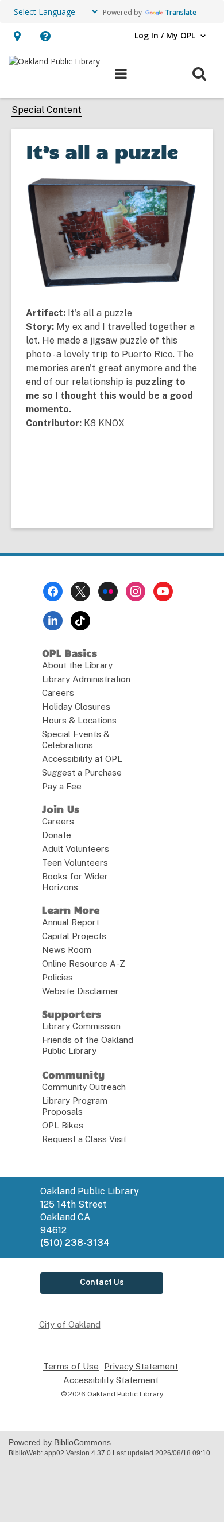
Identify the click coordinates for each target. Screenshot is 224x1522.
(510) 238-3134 (75, 1242)
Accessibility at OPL (82, 759)
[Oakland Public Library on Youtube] (163, 591)
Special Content (46, 109)
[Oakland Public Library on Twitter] (80, 591)
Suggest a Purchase (82, 772)
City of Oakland (70, 1324)
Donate (56, 835)
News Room (66, 950)
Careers (58, 693)
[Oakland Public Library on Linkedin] (53, 620)
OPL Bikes (62, 1125)
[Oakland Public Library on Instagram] (135, 591)
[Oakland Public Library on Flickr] (108, 591)
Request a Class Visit (84, 1139)
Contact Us (102, 1282)
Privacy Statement (141, 1366)
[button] (17, 36)
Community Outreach (84, 1087)
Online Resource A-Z (83, 963)
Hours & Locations (79, 720)
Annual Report (70, 922)
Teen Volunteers (75, 862)
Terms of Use (71, 1366)
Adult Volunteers (75, 849)
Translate (180, 12)
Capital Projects (74, 936)
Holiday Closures (76, 706)
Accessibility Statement (111, 1380)
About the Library (77, 665)
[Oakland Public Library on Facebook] (53, 591)
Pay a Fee (62, 786)
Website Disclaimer (80, 991)
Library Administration (86, 679)
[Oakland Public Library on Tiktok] (80, 620)
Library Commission (81, 1026)
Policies (57, 977)
